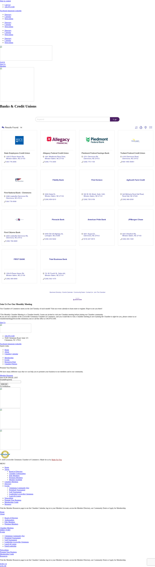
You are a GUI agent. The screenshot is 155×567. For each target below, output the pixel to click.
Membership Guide (11, 502)
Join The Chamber (99, 292)
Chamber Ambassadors (17, 474)
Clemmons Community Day (19, 488)
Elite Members (14, 476)
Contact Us (89, 292)
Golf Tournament (15, 492)
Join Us (2, 322)
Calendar (8, 17)
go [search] (116, 119)
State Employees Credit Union (17, 153)
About (7, 469)
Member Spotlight (15, 480)
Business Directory (55, 292)
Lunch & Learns (15, 496)
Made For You (57, 460)
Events (7, 486)
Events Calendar (67, 292)
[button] (3, 127)
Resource (8, 504)
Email (6, 380)
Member (3, 66)
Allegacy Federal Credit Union (56, 153)
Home (7, 467)
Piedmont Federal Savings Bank (95, 153)
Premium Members (16, 478)
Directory (8, 15)
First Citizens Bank (12, 232)
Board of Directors (15, 471)
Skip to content (5, 1)
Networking (9, 19)
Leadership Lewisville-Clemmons (21, 494)
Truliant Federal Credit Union (132, 153)
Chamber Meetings (11, 482)
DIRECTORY (5, 530)
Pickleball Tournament (17, 490)
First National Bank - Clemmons (17, 193)
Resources (3, 556)
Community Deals (79, 292)
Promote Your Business (13, 500)
